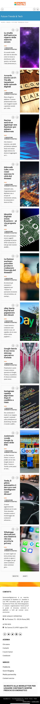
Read (8, 22)
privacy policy (26, 701)
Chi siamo (6, 644)
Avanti (25, 576)
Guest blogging (8, 671)
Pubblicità (6, 667)
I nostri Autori (8, 652)
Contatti (6, 648)
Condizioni (6, 655)
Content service (8, 678)
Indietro (15, 576)
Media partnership (9, 674)
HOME (3, 22)
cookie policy (35, 701)
